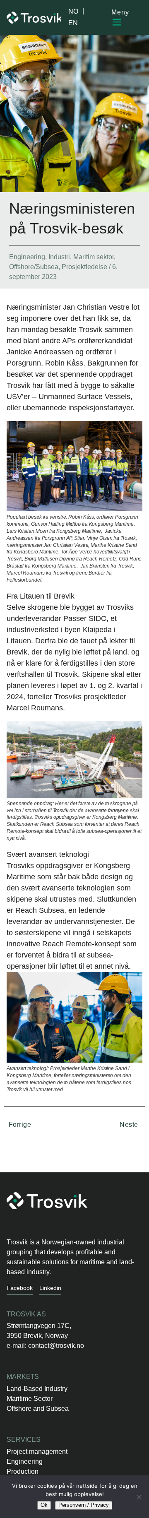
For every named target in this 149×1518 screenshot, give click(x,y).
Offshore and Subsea (38, 1408)
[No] (139, 1497)
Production (22, 1471)
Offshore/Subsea (33, 266)
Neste (130, 1124)
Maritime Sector (30, 1398)
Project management (37, 1451)
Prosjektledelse (84, 266)
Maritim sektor (93, 256)
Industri (59, 256)
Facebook (20, 1288)
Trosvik (34, 18)
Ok (44, 1505)
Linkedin (50, 1288)
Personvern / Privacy (83, 1505)
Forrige (19, 1124)
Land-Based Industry (37, 1388)
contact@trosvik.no (56, 1345)
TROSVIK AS (26, 1314)
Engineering (27, 256)
